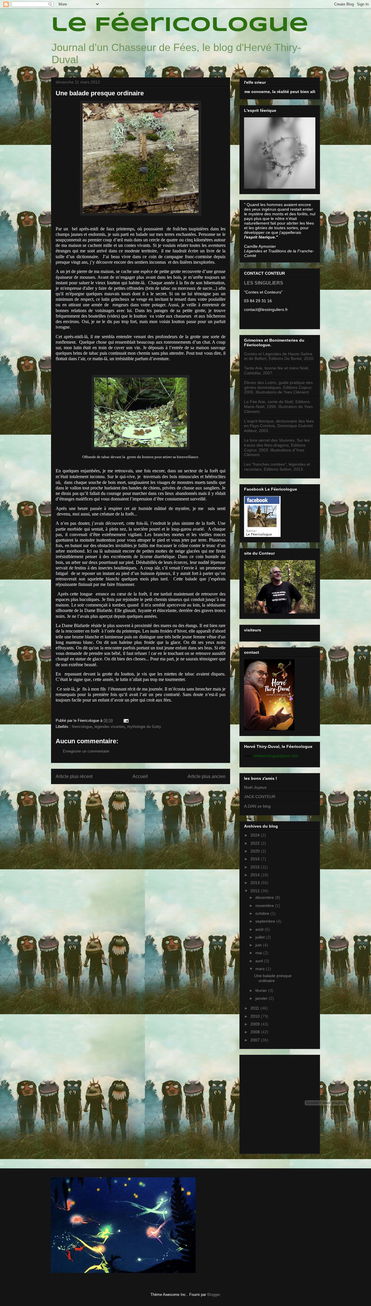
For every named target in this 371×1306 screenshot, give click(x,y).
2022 (255, 843)
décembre (265, 897)
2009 (255, 1024)
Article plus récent (74, 776)
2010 (255, 1016)
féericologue (82, 726)
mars (260, 968)
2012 (255, 890)
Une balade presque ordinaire (273, 978)
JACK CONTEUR (259, 796)
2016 (255, 859)
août (260, 929)
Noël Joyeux (255, 787)
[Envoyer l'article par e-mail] (125, 720)
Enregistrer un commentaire (86, 751)
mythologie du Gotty (144, 726)
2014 (255, 875)
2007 (255, 1040)
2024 (255, 835)
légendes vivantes (109, 726)
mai (259, 952)
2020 (255, 851)
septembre (265, 921)
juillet (260, 937)
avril (259, 961)
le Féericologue (179, 25)
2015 (255, 867)
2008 (255, 1032)
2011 (255, 1008)
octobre (262, 913)
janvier (262, 998)
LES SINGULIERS (263, 282)
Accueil (140, 776)
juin (259, 945)
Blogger (213, 1294)
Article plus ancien (206, 776)
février (261, 990)
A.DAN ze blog (257, 806)
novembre (265, 905)
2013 (255, 882)
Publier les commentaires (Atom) (152, 791)
